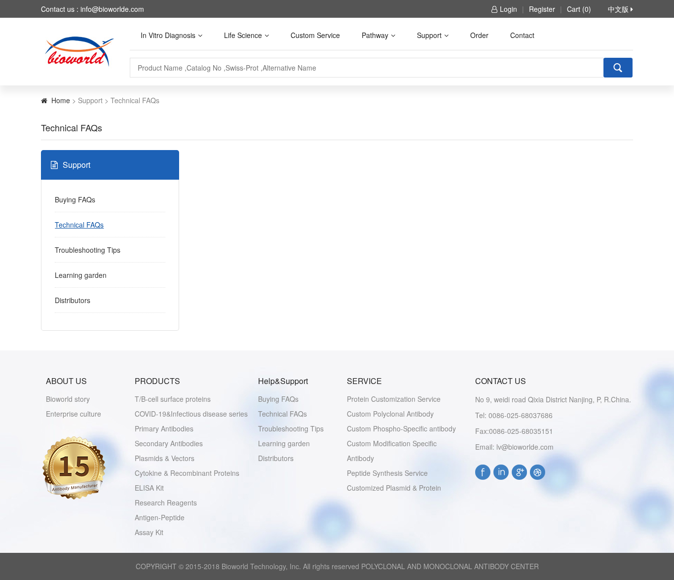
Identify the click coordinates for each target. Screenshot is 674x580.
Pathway (375, 35)
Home (60, 100)
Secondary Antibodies (169, 443)
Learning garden (81, 275)
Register (542, 9)
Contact (522, 35)
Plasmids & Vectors (164, 458)
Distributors (72, 300)
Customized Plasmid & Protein (394, 488)
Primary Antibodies (164, 428)
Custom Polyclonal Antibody (390, 414)
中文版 (619, 9)
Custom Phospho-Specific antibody (401, 428)
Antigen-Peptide (160, 517)
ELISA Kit (149, 488)
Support (429, 35)
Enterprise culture (73, 414)
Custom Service (315, 35)
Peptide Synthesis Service (387, 473)
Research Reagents (166, 502)
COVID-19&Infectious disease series (191, 414)
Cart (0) (579, 9)
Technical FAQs (79, 225)
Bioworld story (68, 399)
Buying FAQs (75, 199)
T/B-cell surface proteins (173, 399)
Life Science (243, 35)
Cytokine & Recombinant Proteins (187, 473)
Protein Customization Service (394, 399)
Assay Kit (149, 532)
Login (508, 9)
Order (479, 35)
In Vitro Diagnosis (168, 35)
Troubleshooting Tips (87, 250)
